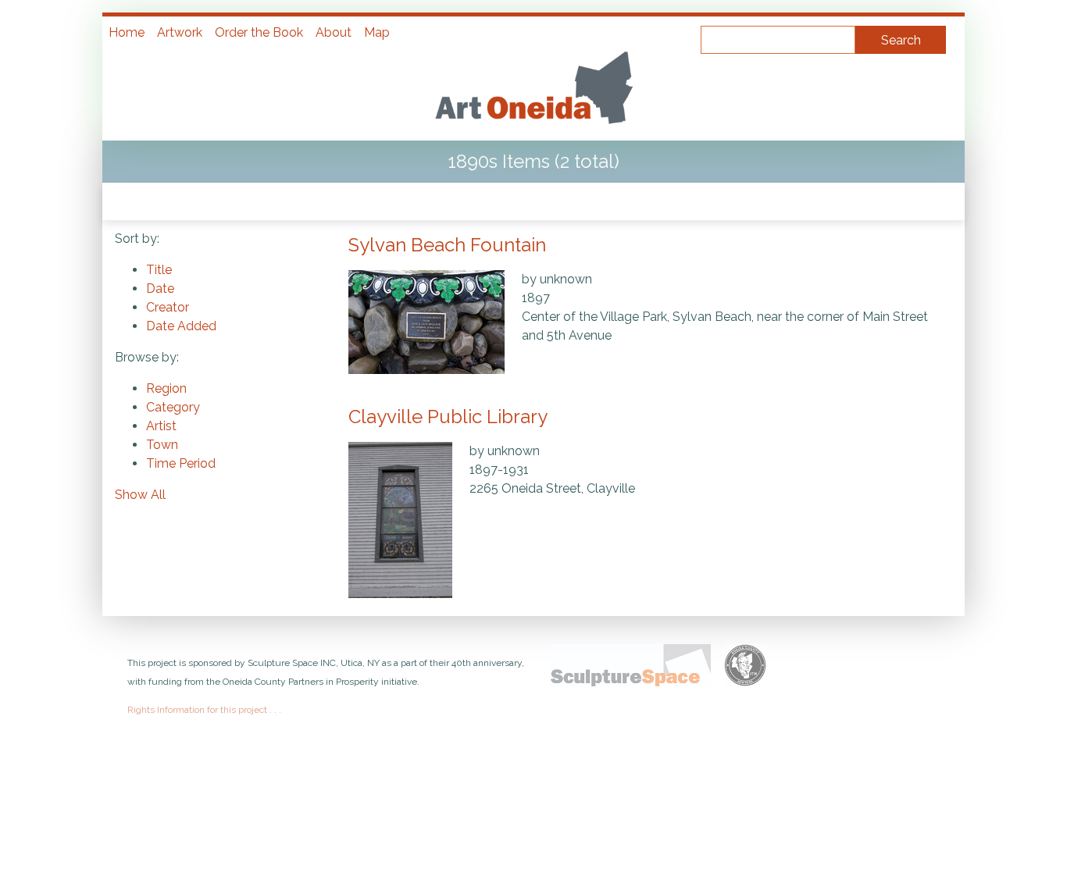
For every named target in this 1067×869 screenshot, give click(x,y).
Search (901, 40)
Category (173, 407)
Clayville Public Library (448, 416)
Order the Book (259, 32)
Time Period (181, 463)
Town (162, 444)
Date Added (181, 326)
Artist (161, 425)
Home (127, 32)
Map (377, 32)
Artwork (179, 32)
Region (166, 388)
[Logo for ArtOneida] (534, 87)
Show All (140, 494)
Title (159, 269)
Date (160, 288)
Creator (167, 307)
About (334, 32)
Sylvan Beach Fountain (447, 244)
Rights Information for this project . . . (204, 709)
